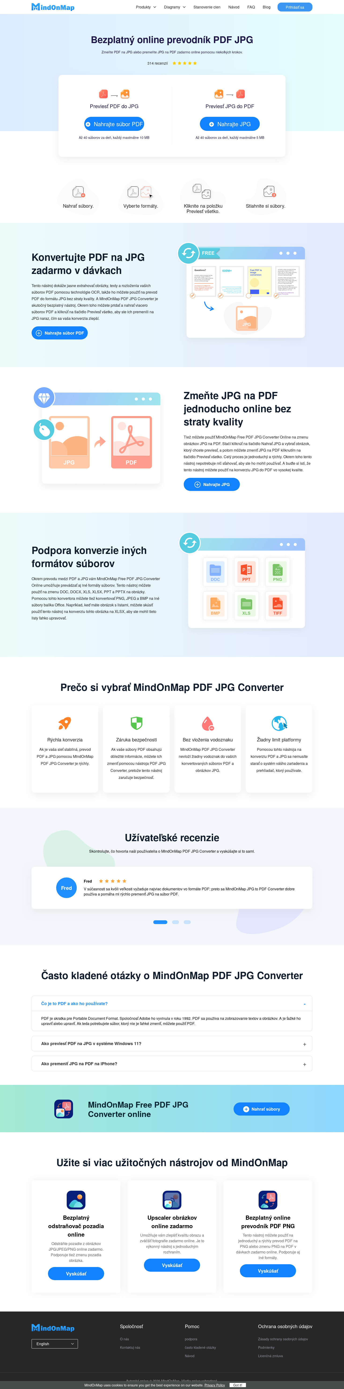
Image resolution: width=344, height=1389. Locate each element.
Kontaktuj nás (130, 1347)
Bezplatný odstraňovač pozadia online (76, 1225)
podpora (191, 1339)
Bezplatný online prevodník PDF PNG (268, 1221)
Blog (267, 7)
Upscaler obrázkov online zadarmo (172, 1221)
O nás (124, 1339)
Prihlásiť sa (295, 7)
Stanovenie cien (207, 7)
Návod (233, 7)
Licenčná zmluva (270, 1355)
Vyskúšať (76, 1273)
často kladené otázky (200, 1347)
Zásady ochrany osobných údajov (283, 1339)
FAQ (251, 7)
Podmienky (266, 1347)
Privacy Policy (215, 1385)
